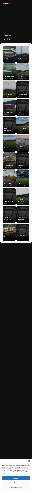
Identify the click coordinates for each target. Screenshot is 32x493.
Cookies (15, 491)
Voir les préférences (16, 487)
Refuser (16, 483)
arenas (7, 3)
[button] (29, 461)
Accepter (16, 478)
